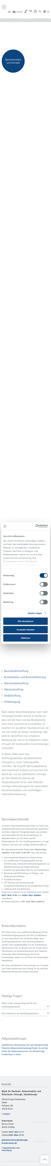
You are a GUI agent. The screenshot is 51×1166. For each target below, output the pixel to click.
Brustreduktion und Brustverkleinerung (25, 677)
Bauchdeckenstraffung (16, 670)
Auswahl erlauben (25, 629)
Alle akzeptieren (25, 621)
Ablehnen (25, 638)
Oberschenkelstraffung (16, 683)
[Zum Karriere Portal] (30, 11)
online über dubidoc (31, 895)
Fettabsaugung (12, 701)
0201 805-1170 (9, 895)
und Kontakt (13, 62)
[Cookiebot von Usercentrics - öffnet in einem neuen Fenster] (36, 526)
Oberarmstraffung (13, 689)
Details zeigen (35, 613)
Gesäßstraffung (12, 695)
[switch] (44, 584)
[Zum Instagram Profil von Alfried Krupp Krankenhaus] (35, 11)
